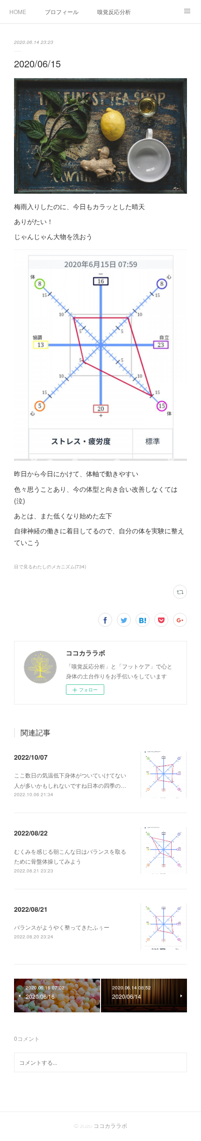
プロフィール (62, 11)
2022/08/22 (31, 832)
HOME (17, 11)
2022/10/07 (31, 757)
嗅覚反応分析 (114, 11)
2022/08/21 (31, 909)
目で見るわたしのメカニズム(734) (50, 566)
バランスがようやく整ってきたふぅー (61, 927)
